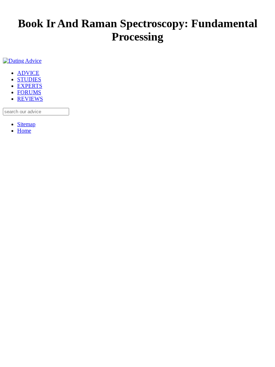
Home (24, 131)
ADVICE (28, 73)
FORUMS (29, 92)
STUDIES (29, 79)
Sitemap (26, 124)
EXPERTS (29, 86)
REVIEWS (30, 99)
